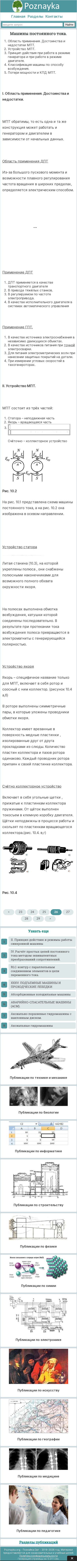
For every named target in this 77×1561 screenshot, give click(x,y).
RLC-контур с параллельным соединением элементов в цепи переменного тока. (35, 971)
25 (44, 912)
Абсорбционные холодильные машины (41, 994)
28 (26, 918)
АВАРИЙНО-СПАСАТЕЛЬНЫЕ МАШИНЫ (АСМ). (41, 1004)
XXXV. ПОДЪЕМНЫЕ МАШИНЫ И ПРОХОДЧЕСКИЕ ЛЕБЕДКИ (36, 985)
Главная (18, 16)
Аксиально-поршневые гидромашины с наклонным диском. (41, 1016)
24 (32, 912)
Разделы (35, 16)
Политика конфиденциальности (38, 1555)
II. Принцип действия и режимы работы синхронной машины (41, 942)
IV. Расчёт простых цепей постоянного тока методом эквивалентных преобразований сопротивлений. (40, 955)
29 (38, 918)
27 (68, 912)
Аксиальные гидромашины (32, 1026)
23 (20, 912)
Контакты (54, 16)
